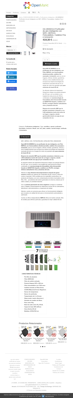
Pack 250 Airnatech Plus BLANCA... (63, 339)
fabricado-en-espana (15, 365)
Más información (49, 396)
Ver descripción (48, 49)
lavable (15, 369)
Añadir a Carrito (52, 64)
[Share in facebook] (60, 24)
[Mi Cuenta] (29, 12)
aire (38, 128)
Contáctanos (58, 361)
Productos (16, 12)
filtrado (34, 128)
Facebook (12, 81)
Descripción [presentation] (26, 136)
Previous (20, 336)
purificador (58, 126)
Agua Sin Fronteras (44, 363)
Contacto (23, 12)
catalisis (48, 128)
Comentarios (23, 130)
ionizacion (29, 128)
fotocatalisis (22, 128)
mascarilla (17, 371)
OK (43, 396)
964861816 (44, 384)
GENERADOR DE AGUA (11, 40)
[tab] (25, 136)
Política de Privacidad (58, 365)
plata (44, 128)
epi (15, 361)
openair (52, 126)
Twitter (11, 73)
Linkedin (12, 77)
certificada (63, 128)
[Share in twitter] (63, 24)
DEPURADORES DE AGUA (11, 29)
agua (12, 359)
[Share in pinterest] (65, 24)
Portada (8, 12)
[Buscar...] (39, 12)
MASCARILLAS (10, 25)
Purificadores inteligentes (32, 126)
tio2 (41, 128)
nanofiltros (47, 126)
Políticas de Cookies (58, 372)
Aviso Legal (58, 363)
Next (65, 336)
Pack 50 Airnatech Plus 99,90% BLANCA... (51, 340)
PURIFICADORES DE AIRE (11, 21)
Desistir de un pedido (58, 370)
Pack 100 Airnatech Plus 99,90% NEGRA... (26, 340)
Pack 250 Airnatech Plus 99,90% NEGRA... (38, 340)
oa (18, 375)
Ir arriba (58, 359)
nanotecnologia (55, 128)
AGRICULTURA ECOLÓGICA (10, 35)
